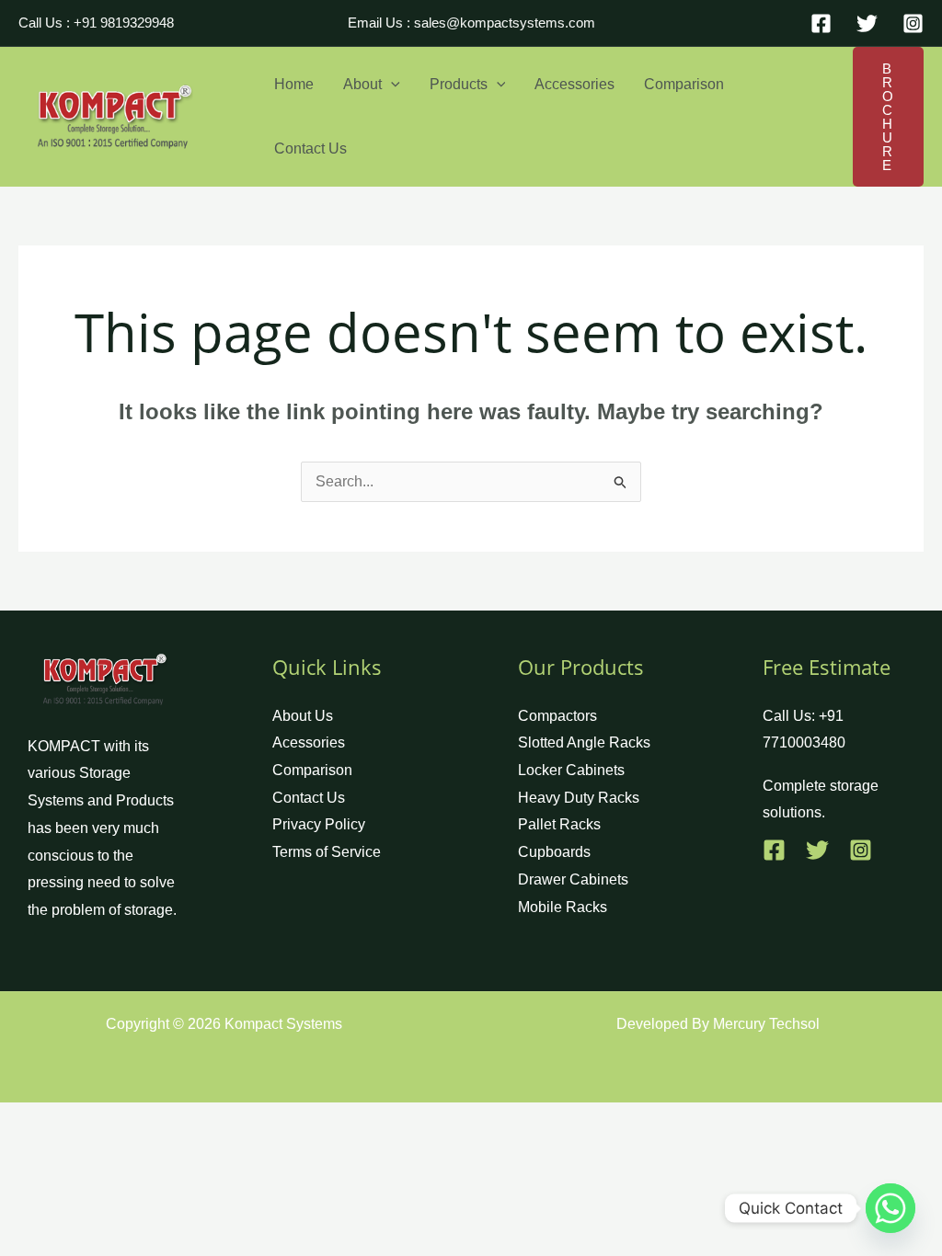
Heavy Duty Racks (578, 797)
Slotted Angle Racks (584, 742)
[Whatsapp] (890, 1208)
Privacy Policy (318, 824)
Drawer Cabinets (573, 879)
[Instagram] (913, 23)
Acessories (308, 742)
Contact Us (310, 148)
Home (294, 84)
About (362, 84)
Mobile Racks (562, 907)
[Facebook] (821, 23)
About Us (302, 716)
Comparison (684, 84)
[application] (391, 84)
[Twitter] (867, 23)
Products (459, 84)
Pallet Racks (559, 824)
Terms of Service (326, 852)
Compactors (557, 716)
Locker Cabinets (571, 770)
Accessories (574, 84)
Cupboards (554, 852)
